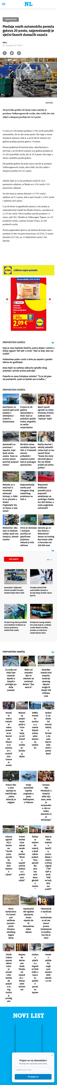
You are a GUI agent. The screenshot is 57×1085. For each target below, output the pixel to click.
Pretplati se (33, 1077)
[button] (49, 299)
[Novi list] (28, 4)
